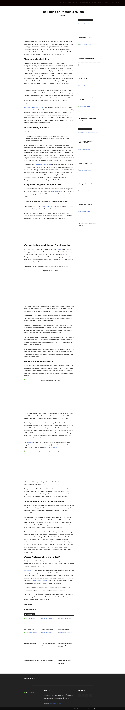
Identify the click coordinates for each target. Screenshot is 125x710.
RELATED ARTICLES (29, 614)
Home (59, 3)
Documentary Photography (43, 165)
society (28, 140)
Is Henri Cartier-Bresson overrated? (31, 660)
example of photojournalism (51, 447)
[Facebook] (79, 695)
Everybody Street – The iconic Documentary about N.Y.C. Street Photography (65, 662)
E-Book (105, 3)
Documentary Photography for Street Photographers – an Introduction (65, 645)
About (117, 3)
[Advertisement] (49, 30)
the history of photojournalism (38, 580)
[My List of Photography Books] (49, 653)
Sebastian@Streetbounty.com (57, 703)
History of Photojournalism (47, 629)
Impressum (85, 708)
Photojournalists (28, 570)
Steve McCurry (53, 191)
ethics (59, 249)
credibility (46, 206)
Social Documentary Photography (33, 107)
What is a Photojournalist (63, 629)
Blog (64, 3)
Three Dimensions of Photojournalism (50, 201)
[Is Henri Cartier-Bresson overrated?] (32, 653)
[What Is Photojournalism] (32, 623)
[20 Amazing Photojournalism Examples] (32, 637)
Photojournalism (85, 3)
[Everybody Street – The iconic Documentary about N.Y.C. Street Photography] (66, 653)
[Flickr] (83, 695)
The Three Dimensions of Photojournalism (86, 141)
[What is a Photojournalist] (66, 623)
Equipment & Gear (73, 3)
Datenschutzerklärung (92, 708)
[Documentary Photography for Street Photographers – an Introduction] (66, 637)
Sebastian (63, 15)
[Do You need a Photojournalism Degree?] (49, 637)
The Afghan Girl (28, 442)
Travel (100, 3)
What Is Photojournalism (29, 629)
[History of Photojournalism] (49, 623)
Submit (111, 3)
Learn (94, 3)
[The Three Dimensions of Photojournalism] (89, 138)
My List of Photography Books (47, 660)
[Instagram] (87, 695)
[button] (123, 3)
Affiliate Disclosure (78, 708)
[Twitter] (90, 695)
